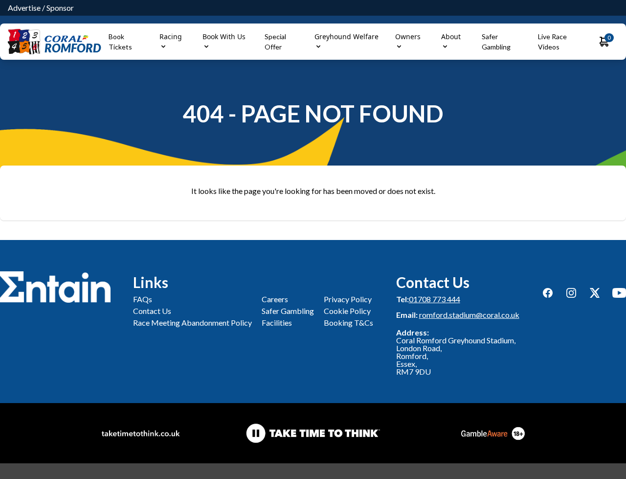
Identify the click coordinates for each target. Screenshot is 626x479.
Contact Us (152, 310)
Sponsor (60, 7)
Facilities (277, 322)
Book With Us (224, 36)
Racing (170, 36)
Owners (408, 36)
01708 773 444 (434, 299)
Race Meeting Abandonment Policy (192, 322)
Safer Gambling (288, 310)
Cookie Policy (347, 310)
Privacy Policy (348, 299)
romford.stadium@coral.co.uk (469, 314)
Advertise (24, 7)
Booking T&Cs (348, 322)
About (451, 36)
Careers (275, 299)
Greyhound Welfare (346, 36)
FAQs (142, 299)
